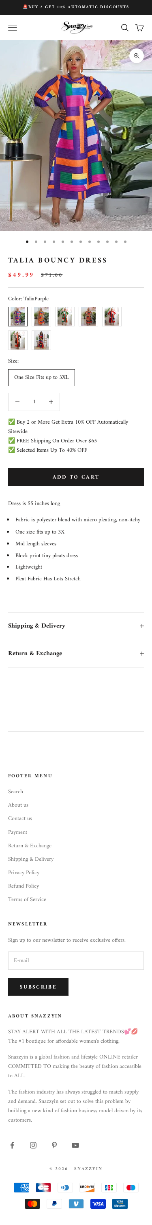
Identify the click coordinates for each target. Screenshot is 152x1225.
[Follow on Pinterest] (54, 1145)
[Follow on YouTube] (75, 1145)
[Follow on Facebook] (12, 1145)
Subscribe (38, 987)
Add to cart (76, 477)
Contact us (20, 819)
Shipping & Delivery (31, 859)
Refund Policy (23, 886)
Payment (17, 832)
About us (18, 805)
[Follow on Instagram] (33, 1145)
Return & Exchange (29, 846)
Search (15, 792)
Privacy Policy (23, 873)
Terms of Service (27, 900)
